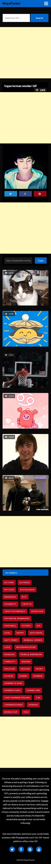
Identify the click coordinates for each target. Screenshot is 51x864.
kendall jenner (33, 640)
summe (23, 676)
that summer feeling (17, 697)
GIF (39, 626)
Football (10, 626)
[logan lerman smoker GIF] (25, 167)
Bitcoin (9, 590)
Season (26, 661)
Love (7, 647)
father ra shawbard (17, 618)
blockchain (27, 590)
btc (24, 597)
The (38, 697)
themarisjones (14, 705)
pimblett (10, 661)
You (26, 712)
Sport (39, 669)
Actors (9, 582)
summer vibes (13, 690)
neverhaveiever (26, 647)
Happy (20, 633)
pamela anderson (31, 654)
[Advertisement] (25, 52)
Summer (37, 676)
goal (7, 633)
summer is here (14, 683)
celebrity (10, 604)
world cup (11, 712)
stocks (9, 676)
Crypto (27, 604)
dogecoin (37, 611)
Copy (41, 259)
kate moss (36, 633)
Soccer (25, 669)
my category (11, 572)
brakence (10, 597)
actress (25, 582)
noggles (10, 654)
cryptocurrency (15, 611)
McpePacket (12, 3)
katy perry (11, 640)
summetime (33, 690)
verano (33, 705)
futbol (26, 626)
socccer (10, 669)
